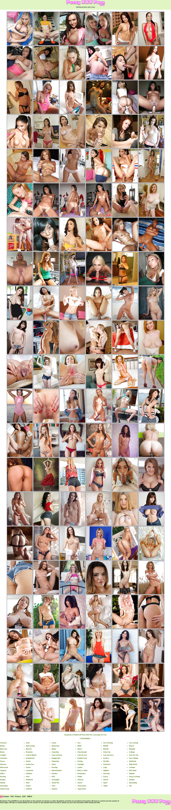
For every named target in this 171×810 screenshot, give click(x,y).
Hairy (54, 764)
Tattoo (28, 786)
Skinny (2, 783)
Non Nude (133, 770)
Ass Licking (133, 743)
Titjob (105, 786)
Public (79, 777)
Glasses (3, 764)
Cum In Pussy (57, 755)
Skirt (28, 783)
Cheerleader (82, 752)
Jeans (28, 767)
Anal (27, 743)
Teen (53, 786)
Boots (2, 752)
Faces (2, 761)
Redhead (29, 780)
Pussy (105, 777)
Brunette (29, 752)
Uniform (29, 789)
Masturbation (57, 770)
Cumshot (3, 758)
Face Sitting (133, 758)
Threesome (81, 786)
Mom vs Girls (82, 770)
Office (2, 773)
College (132, 752)
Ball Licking (30, 746)
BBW (79, 746)
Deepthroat (30, 758)
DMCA (29, 796)
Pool (27, 777)
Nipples (106, 770)
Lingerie (3, 770)
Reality (2, 780)
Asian (54, 743)
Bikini (54, 749)
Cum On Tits (133, 755)
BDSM (105, 746)
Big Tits (29, 749)
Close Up (106, 752)
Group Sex (30, 764)
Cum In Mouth (31, 755)
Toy (130, 786)
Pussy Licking (134, 777)
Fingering (55, 761)
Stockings (4, 786)
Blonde (106, 749)
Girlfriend (132, 761)
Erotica (106, 758)
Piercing (106, 773)
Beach (131, 746)
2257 (24, 796)
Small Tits (55, 783)
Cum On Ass (82, 755)
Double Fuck (82, 758)
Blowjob (132, 749)
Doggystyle (56, 758)
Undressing (4, 789)
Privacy (18, 796)
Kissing (54, 767)
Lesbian (132, 767)
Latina (79, 767)
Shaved (80, 780)
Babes (2, 746)
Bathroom (55, 746)
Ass (79, 743)
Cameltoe (55, 752)
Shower (132, 780)
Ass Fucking (108, 743)
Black (79, 749)
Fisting (80, 761)
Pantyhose (81, 773)
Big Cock (3, 749)
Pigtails (132, 773)
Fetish (28, 761)
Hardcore (106, 764)
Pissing (3, 777)
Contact (6, 796)
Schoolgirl (55, 780)
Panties (54, 773)
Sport (105, 783)
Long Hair (29, 770)
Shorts (105, 780)
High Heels (133, 764)
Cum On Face (108, 755)
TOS (12, 796)
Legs (105, 767)
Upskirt (54, 789)
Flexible (106, 761)
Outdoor (29, 773)
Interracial (4, 767)
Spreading (133, 783)
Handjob (80, 764)
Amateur (3, 743)
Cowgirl (3, 755)
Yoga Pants (81, 789)
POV (53, 777)
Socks (79, 783)
